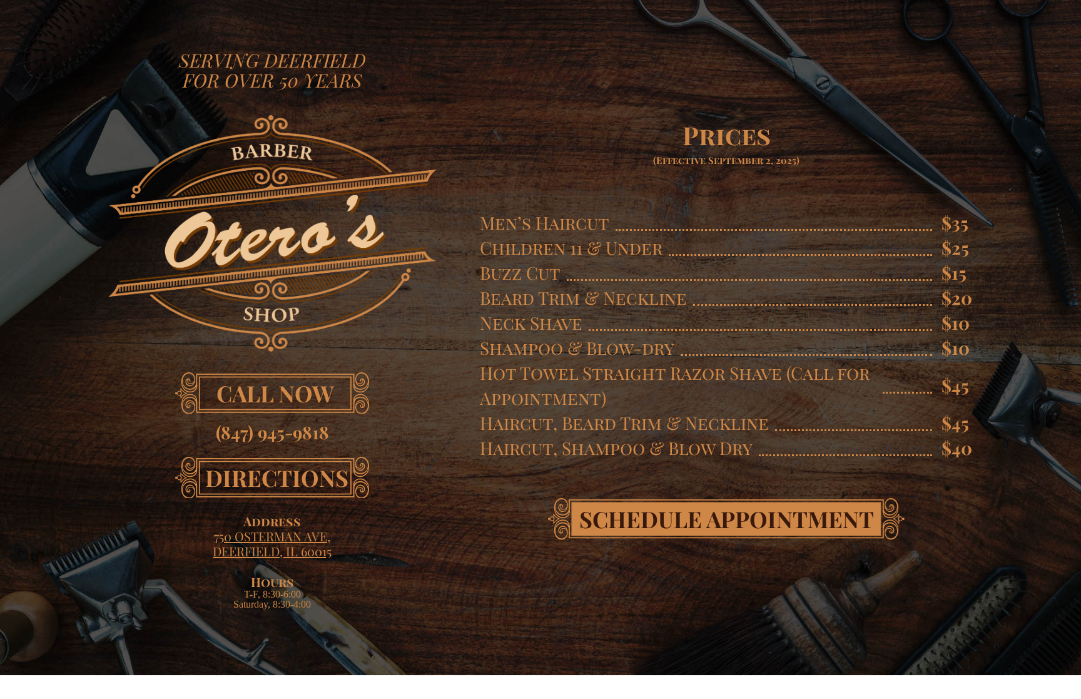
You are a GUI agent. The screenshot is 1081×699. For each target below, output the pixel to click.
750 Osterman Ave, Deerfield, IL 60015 (272, 544)
